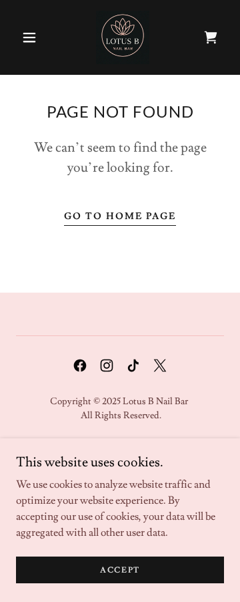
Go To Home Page (120, 216)
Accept (120, 570)
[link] (122, 37)
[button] (29, 37)
